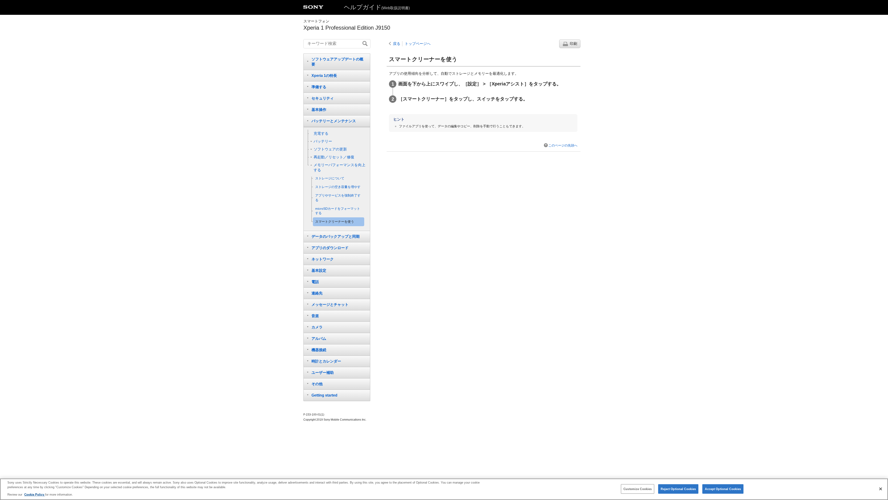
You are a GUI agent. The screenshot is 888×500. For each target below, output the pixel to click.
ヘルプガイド (377, 7)
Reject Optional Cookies (678, 489)
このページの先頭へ (562, 145)
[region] (444, 489)
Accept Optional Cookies (723, 489)
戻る (396, 44)
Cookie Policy (34, 494)
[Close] (881, 489)
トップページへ (418, 44)
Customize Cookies (637, 489)
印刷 (573, 44)
